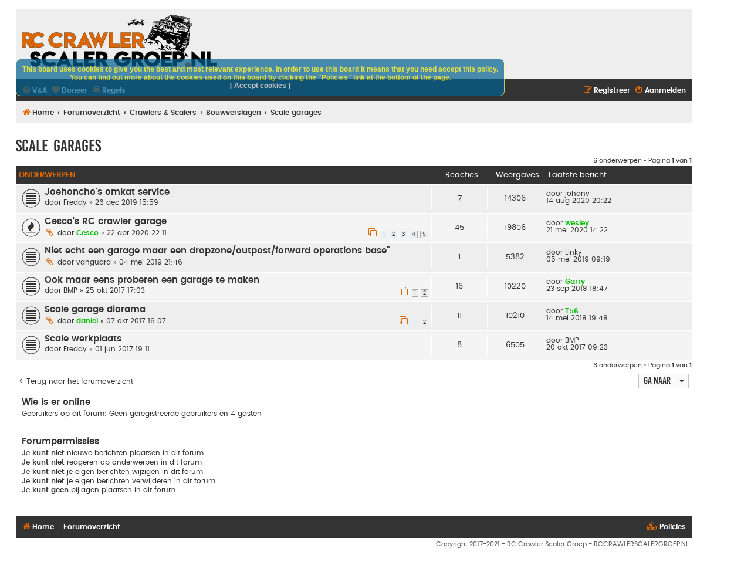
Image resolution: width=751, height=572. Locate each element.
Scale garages (58, 146)
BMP (70, 290)
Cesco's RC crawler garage (106, 221)
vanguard (93, 262)
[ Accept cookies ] (260, 86)
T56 (572, 310)
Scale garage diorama (95, 309)
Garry (575, 281)
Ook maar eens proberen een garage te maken (152, 280)
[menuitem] (660, 91)
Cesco (87, 232)
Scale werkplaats (83, 338)
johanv (577, 193)
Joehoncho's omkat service (107, 192)
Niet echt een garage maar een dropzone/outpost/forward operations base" (217, 250)
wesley (577, 222)
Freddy (75, 202)
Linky (573, 252)
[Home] (119, 41)
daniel (87, 320)
